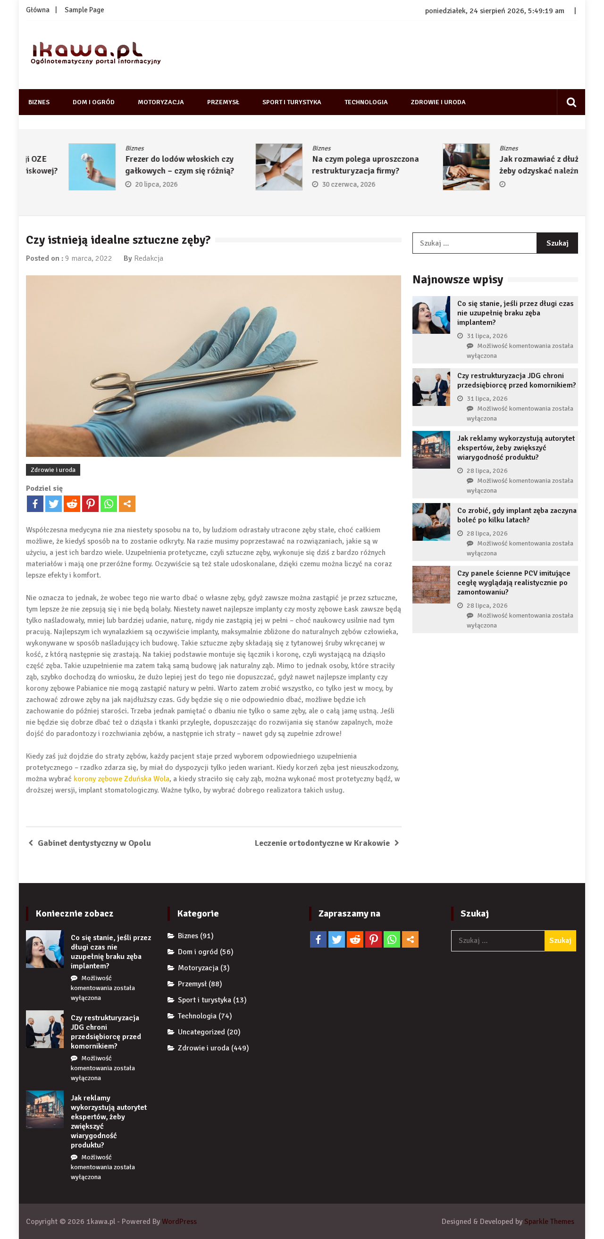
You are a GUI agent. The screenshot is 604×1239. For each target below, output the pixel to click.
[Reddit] (72, 504)
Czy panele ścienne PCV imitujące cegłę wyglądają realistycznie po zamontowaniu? (513, 583)
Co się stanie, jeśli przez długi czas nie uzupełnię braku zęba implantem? (515, 313)
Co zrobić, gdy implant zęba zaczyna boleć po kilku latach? (517, 515)
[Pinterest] (90, 504)
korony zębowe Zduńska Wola (121, 779)
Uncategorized (201, 1032)
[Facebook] (35, 504)
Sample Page (84, 10)
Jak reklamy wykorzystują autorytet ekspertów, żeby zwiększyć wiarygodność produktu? (516, 448)
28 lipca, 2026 (487, 471)
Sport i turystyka (291, 102)
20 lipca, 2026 (113, 184)
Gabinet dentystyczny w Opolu (94, 843)
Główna (38, 10)
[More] (127, 504)
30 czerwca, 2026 (306, 184)
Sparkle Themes (549, 1221)
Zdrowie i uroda (438, 102)
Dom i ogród (94, 102)
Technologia (366, 102)
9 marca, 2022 (88, 258)
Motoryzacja (161, 102)
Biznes (39, 102)
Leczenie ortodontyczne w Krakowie (322, 843)
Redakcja (148, 258)
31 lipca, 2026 (487, 336)
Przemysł (223, 102)
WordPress (179, 1221)
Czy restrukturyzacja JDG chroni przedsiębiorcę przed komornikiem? (516, 380)
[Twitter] (53, 504)
